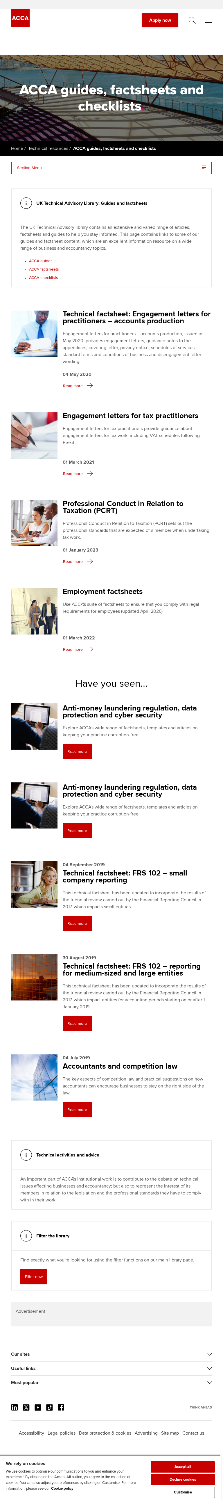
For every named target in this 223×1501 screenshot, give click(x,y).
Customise (183, 1492)
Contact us (193, 1433)
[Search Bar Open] (192, 20)
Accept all (183, 1466)
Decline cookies (183, 1479)
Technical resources (48, 148)
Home (17, 148)
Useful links (23, 1368)
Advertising (146, 1433)
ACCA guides (41, 260)
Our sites (20, 1354)
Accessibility (31, 1433)
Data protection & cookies (105, 1433)
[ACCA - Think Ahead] (20, 26)
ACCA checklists (43, 277)
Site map (170, 1433)
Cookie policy (62, 1488)
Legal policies (61, 1433)
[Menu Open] (208, 20)
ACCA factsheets (44, 269)
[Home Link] (201, 1407)
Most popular (25, 1383)
